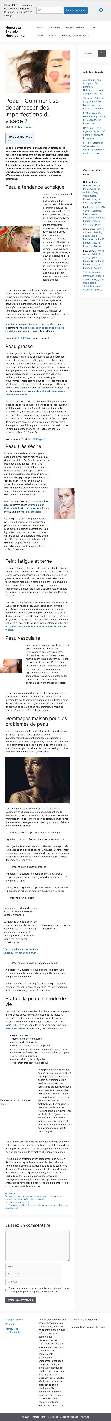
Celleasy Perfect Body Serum (19, 952)
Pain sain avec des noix (19, 1202)
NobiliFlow (24, 338)
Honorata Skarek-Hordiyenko (15, 31)
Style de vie (54, 27)
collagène (46, 1090)
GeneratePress (81, 1416)
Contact (9, 1324)
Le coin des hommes (46, 35)
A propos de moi (14, 1319)
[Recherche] (102, 53)
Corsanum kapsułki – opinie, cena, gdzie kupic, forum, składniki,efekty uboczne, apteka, (94, 283)
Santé (93, 27)
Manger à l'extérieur (75, 27)
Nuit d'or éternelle (31, 511)
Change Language (76, 10)
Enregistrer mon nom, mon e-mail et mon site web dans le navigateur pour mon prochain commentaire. (38, 1290)
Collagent (39, 439)
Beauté (40, 27)
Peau (11, 1196)
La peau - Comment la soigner (28, 1196)
